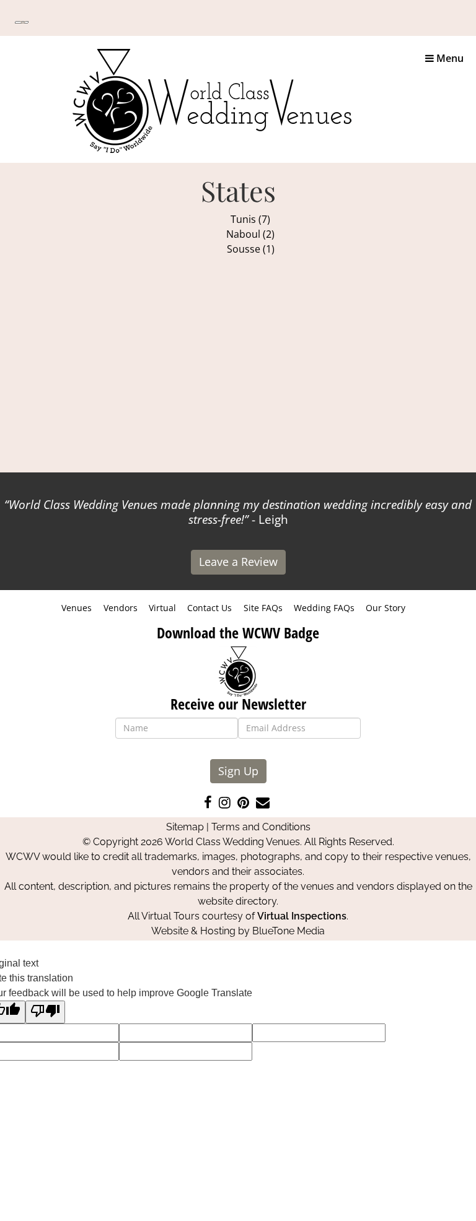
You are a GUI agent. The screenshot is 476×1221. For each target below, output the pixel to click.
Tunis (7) (250, 219)
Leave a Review (238, 561)
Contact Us (209, 608)
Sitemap (185, 827)
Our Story (385, 608)
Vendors (121, 608)
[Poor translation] (45, 1012)
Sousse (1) (251, 249)
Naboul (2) (250, 234)
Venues (76, 608)
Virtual (162, 608)
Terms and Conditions (261, 827)
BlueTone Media (288, 931)
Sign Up (238, 770)
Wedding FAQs (324, 608)
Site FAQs (263, 608)
